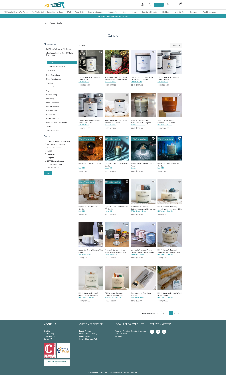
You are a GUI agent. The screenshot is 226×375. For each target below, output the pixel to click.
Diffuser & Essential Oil (56, 66)
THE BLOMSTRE (84, 82)
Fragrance (51, 70)
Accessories (112, 12)
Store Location (49, 336)
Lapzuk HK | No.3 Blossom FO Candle (89, 208)
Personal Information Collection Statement (130, 331)
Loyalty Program (85, 331)
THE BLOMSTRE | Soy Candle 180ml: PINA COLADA (142, 78)
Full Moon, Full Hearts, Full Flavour (16, 12)
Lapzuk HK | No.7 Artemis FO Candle (168, 164)
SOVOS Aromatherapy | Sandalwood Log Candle (166, 121)
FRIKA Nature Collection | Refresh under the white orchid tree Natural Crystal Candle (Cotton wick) (169, 208)
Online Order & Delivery (88, 334)
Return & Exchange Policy (88, 339)
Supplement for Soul (137, 297)
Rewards (158, 5)
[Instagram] (158, 332)
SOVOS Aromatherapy (138, 125)
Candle (50, 62)
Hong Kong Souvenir (95, 12)
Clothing (165, 12)
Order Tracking (85, 336)
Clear (48, 173)
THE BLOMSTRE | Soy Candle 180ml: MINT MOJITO (168, 78)
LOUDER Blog (49, 334)
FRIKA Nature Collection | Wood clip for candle (169, 294)
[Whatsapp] (164, 332)
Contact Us (48, 339)
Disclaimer (118, 336)
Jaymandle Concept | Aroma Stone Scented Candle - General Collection (143, 251)
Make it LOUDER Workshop (56, 122)
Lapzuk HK (82, 168)
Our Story (47, 331)
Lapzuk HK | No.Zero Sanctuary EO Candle (116, 208)
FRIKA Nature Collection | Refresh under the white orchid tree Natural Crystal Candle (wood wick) (142, 208)
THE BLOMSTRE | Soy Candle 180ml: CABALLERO (116, 121)
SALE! (69, 12)
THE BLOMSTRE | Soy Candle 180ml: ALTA (89, 78)
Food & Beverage (209, 12)
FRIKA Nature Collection (139, 211)
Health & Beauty (52, 118)
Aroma (134, 12)
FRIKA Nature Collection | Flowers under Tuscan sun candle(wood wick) (88, 294)
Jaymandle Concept (85, 254)
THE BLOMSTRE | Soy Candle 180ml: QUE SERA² (89, 121)
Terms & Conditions (122, 334)
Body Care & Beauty (149, 12)
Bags (124, 12)
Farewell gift (79, 12)
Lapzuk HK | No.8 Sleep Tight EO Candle (143, 164)
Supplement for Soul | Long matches (141, 294)
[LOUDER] (54, 4)
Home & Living (179, 12)
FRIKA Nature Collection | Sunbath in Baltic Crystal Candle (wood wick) (169, 251)
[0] (179, 4)
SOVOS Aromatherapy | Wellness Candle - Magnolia (141, 121)
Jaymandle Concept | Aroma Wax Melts (91, 251)
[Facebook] (152, 332)
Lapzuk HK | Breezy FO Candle (90, 163)
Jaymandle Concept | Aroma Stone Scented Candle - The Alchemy (115, 251)
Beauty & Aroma (52, 111)
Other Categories (53, 107)
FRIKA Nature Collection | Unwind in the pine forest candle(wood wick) (114, 294)
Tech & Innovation (53, 130)
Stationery (194, 12)
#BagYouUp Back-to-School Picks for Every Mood (48, 12)
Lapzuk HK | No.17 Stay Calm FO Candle (117, 164)
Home (46, 23)
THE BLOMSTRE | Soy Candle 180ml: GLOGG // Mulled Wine (116, 78)
